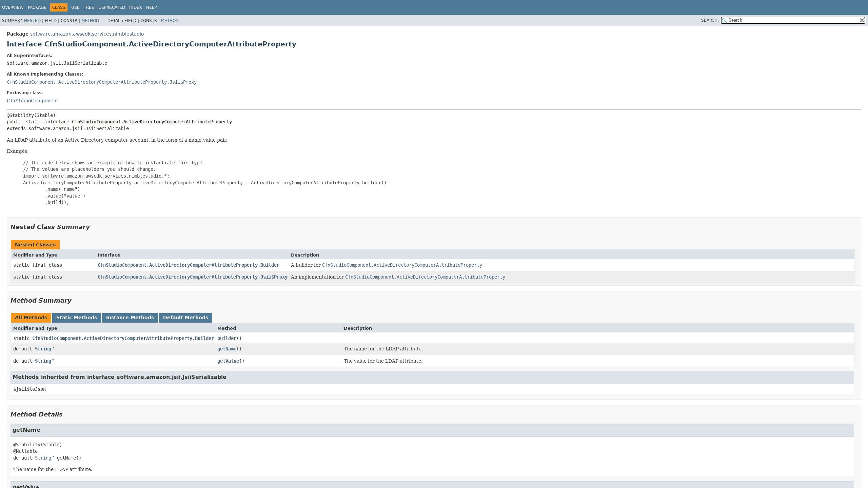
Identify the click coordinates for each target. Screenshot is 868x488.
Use (75, 7)
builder (226, 338)
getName (226, 348)
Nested (32, 20)
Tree (89, 7)
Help (151, 7)
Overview (13, 7)
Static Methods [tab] (76, 317)
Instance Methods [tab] (130, 317)
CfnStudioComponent (32, 100)
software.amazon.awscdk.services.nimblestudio (87, 34)
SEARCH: (710, 20)
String (43, 348)
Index (135, 7)
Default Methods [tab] (185, 317)
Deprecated (111, 7)
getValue (228, 361)
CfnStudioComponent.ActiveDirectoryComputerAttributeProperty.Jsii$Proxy (102, 82)
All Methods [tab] (31, 317)
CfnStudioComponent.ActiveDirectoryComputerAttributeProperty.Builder (188, 265)
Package (37, 7)
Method (90, 20)
